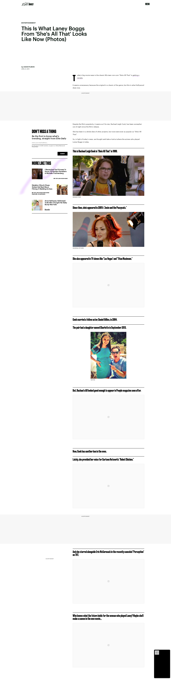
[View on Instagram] (108, 285)
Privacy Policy (35, 146)
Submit (62, 153)
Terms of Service (59, 145)
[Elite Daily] (27, 4)
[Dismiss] (168, 651)
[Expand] (156, 651)
